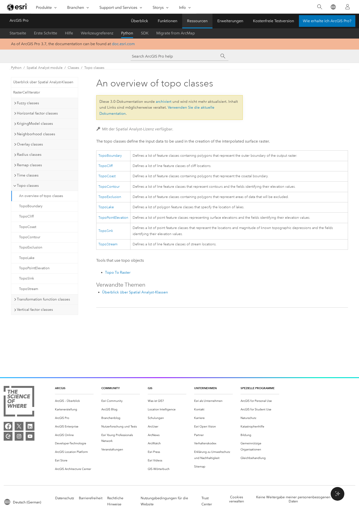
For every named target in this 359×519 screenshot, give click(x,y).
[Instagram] (19, 436)
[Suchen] (319, 7)
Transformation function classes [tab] (43, 299)
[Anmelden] (347, 7)
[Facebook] (8, 426)
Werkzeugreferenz (97, 33)
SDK (144, 33)
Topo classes (94, 68)
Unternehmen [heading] (205, 388)
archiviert (163, 101)
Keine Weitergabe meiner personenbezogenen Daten (293, 499)
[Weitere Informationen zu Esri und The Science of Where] (19, 402)
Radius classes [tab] (29, 154)
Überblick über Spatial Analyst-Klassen (43, 82)
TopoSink (26, 278)
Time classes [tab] (28, 175)
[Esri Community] (8, 436)
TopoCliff (26, 216)
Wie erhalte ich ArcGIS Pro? (327, 21)
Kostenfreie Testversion (273, 21)
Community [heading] (110, 388)
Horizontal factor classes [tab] (37, 113)
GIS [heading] (150, 388)
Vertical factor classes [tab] (35, 309)
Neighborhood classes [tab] (36, 134)
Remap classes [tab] (29, 165)
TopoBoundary (30, 206)
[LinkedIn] (30, 426)
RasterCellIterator (26, 92)
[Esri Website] (17, 7)
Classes (73, 68)
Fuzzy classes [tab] (28, 103)
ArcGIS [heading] (60, 388)
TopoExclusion (30, 247)
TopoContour (29, 237)
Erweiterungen (230, 21)
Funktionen (167, 21)
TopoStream (28, 289)
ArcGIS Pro (19, 20)
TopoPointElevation (34, 268)
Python (127, 33)
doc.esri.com (123, 44)
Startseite (18, 33)
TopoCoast (27, 227)
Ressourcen (197, 21)
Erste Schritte (45, 33)
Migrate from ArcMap (175, 33)
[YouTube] (30, 436)
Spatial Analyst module (45, 68)
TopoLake (26, 258)
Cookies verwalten (236, 499)
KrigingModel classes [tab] (35, 123)
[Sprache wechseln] (333, 7)
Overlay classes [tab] (30, 144)
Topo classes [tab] (28, 185)
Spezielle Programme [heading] (258, 388)
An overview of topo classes (41, 196)
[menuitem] (74, 401)
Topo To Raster (117, 272)
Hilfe (69, 33)
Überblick (139, 21)
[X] (19, 426)
